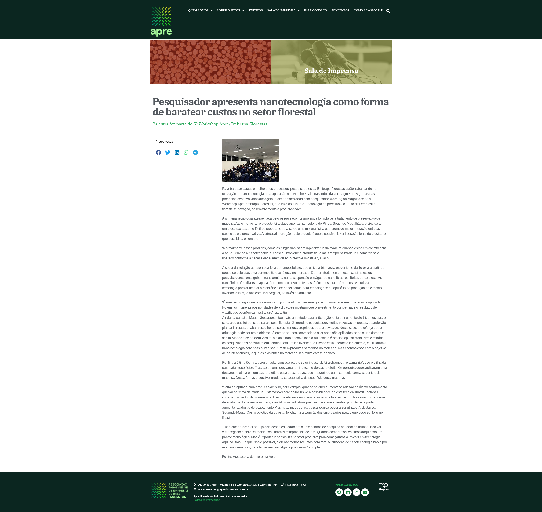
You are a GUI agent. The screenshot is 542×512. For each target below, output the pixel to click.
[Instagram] (356, 492)
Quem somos (198, 10)
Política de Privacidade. (207, 500)
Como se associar (368, 10)
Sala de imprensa (281, 10)
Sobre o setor (228, 10)
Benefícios (340, 10)
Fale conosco (315, 10)
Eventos (256, 10)
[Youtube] (365, 492)
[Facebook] (339, 492)
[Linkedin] (348, 492)
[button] (388, 10)
